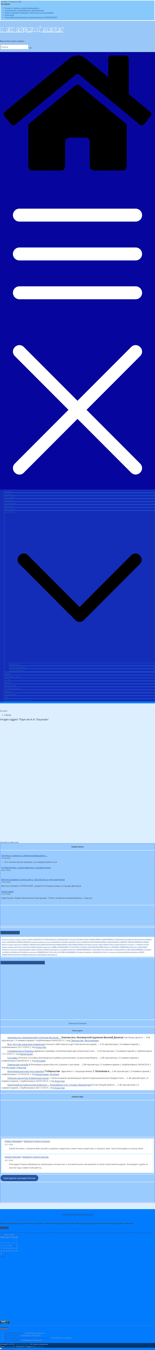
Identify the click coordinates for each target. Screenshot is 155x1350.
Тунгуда (106, 952)
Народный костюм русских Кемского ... (28, 1084)
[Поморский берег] (77, 173)
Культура (9, 506)
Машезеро (8, 949)
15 (14, 1245)
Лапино (85, 947)
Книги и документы (13, 688)
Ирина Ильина (38, 947)
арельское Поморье (78, 1023)
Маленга (135, 947)
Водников (89, 944)
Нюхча (48, 949)
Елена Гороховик (9, 947)
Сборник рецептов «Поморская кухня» (28, 1077)
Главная (8, 491)
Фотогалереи (10, 694)
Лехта (108, 947)
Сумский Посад (44, 952)
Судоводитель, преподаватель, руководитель (24, 10)
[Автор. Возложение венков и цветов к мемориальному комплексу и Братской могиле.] (5, 840)
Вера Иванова (115, 942)
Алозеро (25, 939)
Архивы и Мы (10, 503)
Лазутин (76, 947)
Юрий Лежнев (12, 1156)
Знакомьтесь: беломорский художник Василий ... (34, 1037)
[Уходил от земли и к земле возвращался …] (150, 857)
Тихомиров (98, 952)
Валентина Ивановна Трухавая (42, 942)
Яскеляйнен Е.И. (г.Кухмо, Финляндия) (71, 1084)
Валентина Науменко (60, 942)
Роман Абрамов (13, 1141)
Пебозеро (73, 949)
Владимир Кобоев (61, 944)
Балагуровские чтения (80, 939)
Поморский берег (85, 949)
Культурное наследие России (19, 1178)
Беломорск (14, 664)
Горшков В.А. (132, 944)
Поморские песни (17, 670)
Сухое (55, 952)
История (8, 500)
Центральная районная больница (128, 952)
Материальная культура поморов (25, 1071)
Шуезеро (34, 954)
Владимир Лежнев (77, 944)
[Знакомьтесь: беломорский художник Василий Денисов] (4, 1037)
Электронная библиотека (146, 1232)
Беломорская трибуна (126, 939)
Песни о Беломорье (18, 667)
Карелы (8, 691)
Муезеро (15, 949)
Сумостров (32, 952)
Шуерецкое (43, 954)
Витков (34, 944)
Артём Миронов (51, 939)
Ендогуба (19, 947)
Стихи (7, 679)
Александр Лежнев (15, 939)
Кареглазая (9, 15)
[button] (79, 662)
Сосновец (24, 952)
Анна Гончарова (36, 939)
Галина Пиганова (121, 944)
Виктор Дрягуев (129, 942)
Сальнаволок (121, 949)
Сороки (15, 952)
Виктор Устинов (8, 944)
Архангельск (64, 939)
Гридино (140, 944)
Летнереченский (97, 947)
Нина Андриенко (38, 949)
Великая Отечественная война (95, 942)
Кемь (56, 947)
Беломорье (13, 942)
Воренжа (96, 944)
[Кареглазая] (150, 893)
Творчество (10, 509)
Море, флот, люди (12, 676)
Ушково (113, 952)
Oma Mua (5, 939)
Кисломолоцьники (12, 1335)
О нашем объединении (13, 1333)
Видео (7, 673)
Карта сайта (10, 497)
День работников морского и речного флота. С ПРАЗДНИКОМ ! (31, 17)
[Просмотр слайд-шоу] (9, 842)
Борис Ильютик (25, 942)
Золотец (28, 947)
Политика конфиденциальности (18, 700)
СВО (7, 697)
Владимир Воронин (45, 944)
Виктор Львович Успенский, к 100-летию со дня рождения (29, 13)
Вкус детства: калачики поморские (26, 1044)
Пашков (65, 949)
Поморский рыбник (12, 1340)
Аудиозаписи (10, 685)
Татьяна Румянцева (86, 952)
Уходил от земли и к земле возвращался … (22, 8)
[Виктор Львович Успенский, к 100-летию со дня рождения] (150, 881)
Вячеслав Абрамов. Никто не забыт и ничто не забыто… (27, 1338)
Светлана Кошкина (136, 949)
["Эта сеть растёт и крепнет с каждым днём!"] (5, 764)
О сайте (8, 494)
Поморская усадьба (17, 1064)
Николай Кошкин (25, 949)
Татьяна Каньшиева (69, 952)
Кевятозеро (48, 947)
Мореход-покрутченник (37, 1141)
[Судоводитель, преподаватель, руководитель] (150, 869)
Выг (102, 944)
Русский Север (108, 949)
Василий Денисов (75, 942)
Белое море (10, 512)
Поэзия (98, 949)
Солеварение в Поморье (20, 1050)
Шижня (26, 954)
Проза (7, 682)
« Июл (2, 1256)
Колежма (66, 947)
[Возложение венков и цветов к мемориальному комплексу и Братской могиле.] (5, 730)
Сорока (7, 952)
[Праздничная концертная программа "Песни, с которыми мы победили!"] (5, 814)
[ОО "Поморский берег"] (5, 831)
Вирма (27, 944)
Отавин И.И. (56, 949)
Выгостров (110, 944)
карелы (53, 954)
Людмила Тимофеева (121, 947)
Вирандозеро (18, 944)
